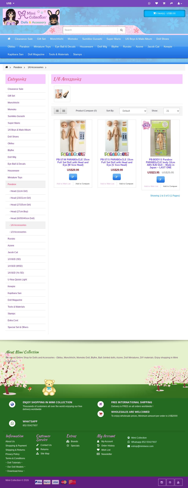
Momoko (73, 38)
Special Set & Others (18, 327)
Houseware (86, 46)
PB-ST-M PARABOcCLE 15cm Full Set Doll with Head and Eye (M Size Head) (73, 162)
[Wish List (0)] (156, 3)
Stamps (77, 54)
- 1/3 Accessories (17, 232)
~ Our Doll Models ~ (15, 467)
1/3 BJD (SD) (14, 259)
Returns (44, 449)
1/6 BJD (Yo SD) (16, 272)
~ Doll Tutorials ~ (14, 462)
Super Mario (113, 38)
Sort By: (110, 110)
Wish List (105, 450)
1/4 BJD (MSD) (15, 266)
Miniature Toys (42, 46)
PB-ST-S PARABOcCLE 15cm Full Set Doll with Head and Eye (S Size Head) (116, 162)
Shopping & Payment (16, 445)
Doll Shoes (162, 38)
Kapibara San (16, 54)
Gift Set (41, 38)
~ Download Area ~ (15, 471)
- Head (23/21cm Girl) (19, 198)
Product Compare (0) (86, 110)
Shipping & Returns (15, 450)
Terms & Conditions (15, 458)
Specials (74, 445)
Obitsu (11, 46)
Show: (155, 110)
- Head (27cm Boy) (18, 211)
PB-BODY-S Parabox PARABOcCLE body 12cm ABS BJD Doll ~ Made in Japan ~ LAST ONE (160, 163)
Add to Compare (83, 184)
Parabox (24, 46)
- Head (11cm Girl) (18, 191)
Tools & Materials (59, 54)
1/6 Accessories (35, 67)
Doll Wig (102, 46)
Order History (108, 445)
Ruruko (127, 46)
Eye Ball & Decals (65, 46)
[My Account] (180, 3)
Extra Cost (13, 320)
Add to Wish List (63, 184)
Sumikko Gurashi (92, 38)
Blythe (115, 46)
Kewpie (168, 46)
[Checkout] (171, 3)
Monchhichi (56, 38)
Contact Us (46, 445)
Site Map (44, 453)
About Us (10, 441)
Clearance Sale (24, 38)
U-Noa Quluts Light (17, 279)
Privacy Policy (12, 454)
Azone (139, 46)
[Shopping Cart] (164, 3)
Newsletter (106, 454)
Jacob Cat (153, 46)
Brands (74, 441)
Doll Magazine (36, 54)
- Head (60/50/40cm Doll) (21, 218)
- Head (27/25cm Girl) (19, 204)
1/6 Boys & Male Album (138, 38)
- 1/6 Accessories (17, 225)
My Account (107, 441)
